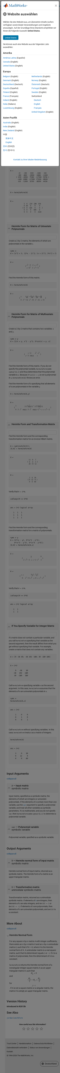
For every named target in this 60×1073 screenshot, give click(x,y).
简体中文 (9, 138)
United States (9, 66)
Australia (7, 122)
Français (37, 108)
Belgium (6, 76)
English (37, 104)
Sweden (35, 92)
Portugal (35, 88)
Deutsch (37, 100)
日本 (5, 146)
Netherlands (37, 76)
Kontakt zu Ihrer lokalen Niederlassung (30, 159)
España (6, 88)
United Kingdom (38, 112)
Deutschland (8, 84)
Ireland (6, 100)
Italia (5, 104)
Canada (6, 62)
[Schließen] (56, 6)
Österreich (36, 84)
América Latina (9, 58)
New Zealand (8, 130)
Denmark (7, 80)
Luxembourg (8, 108)
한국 (5, 150)
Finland (6, 92)
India (5, 126)
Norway (35, 80)
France (6, 96)
